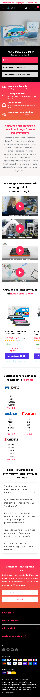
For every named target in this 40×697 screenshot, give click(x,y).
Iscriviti (20, 599)
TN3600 (11, 431)
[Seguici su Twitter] (8, 649)
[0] (36, 8)
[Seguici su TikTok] (16, 649)
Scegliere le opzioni (13, 349)
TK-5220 (11, 445)
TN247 (10, 419)
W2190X (12, 396)
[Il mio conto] (31, 8)
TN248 (10, 425)
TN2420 (11, 428)
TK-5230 (11, 448)
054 (28, 425)
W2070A (11, 405)
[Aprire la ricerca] (26, 8)
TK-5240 (11, 451)
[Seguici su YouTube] (12, 649)
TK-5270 (11, 454)
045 (28, 422)
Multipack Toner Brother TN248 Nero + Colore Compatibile (15, 332)
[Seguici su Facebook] (3, 649)
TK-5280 (11, 457)
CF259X (12, 393)
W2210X (12, 399)
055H (28, 428)
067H (28, 419)
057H (28, 431)
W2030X (11, 402)
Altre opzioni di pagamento (17, 361)
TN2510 (11, 422)
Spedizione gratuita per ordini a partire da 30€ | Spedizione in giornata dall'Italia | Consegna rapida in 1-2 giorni (20, 2)
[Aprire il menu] (3, 8)
